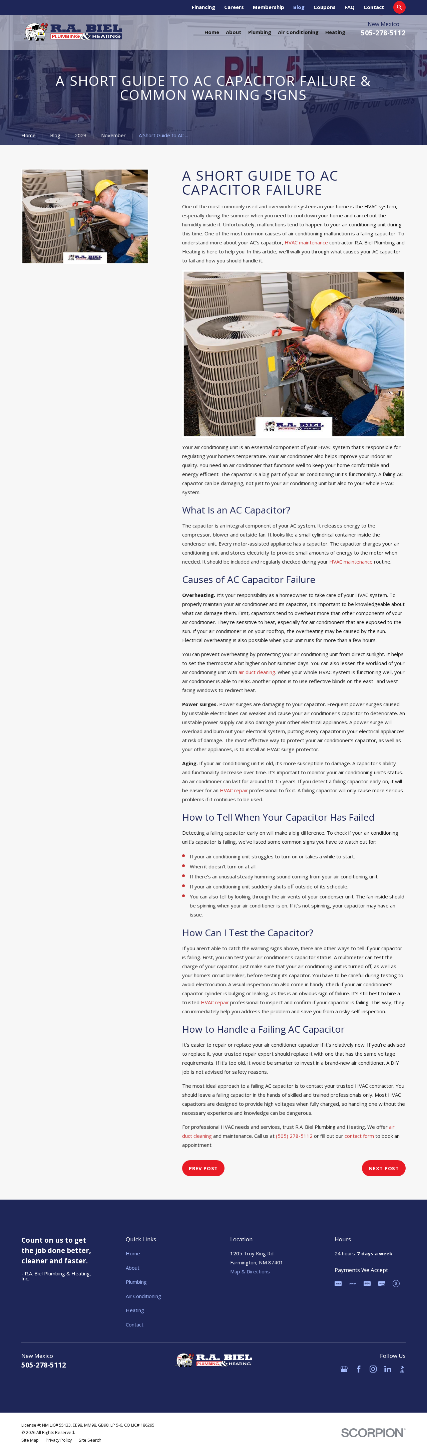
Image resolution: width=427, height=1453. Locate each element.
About (132, 1267)
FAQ (350, 7)
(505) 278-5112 (294, 1135)
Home (133, 1253)
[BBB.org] (402, 1369)
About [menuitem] (234, 32)
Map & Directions (250, 1271)
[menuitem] (30, 1440)
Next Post (384, 1168)
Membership (268, 7)
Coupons (325, 7)
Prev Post (203, 1168)
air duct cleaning (257, 672)
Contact (374, 7)
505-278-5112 (383, 32)
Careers (234, 7)
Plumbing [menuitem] (259, 32)
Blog (299, 7)
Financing (203, 7)
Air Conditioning (143, 1296)
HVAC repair (234, 790)
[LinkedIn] (387, 1369)
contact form (359, 1135)
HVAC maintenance (306, 242)
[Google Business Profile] (344, 1369)
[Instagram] (373, 1369)
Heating (135, 1310)
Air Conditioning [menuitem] (298, 32)
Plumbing (136, 1281)
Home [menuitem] (211, 32)
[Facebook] (358, 1369)
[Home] (72, 32)
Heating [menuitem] (335, 32)
